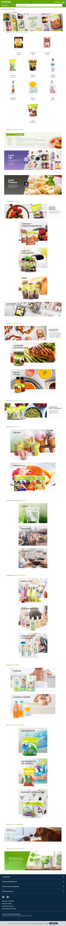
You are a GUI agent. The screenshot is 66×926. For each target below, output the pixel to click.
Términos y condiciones (8, 901)
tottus (9, 12)
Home (5, 12)
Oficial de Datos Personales (9, 908)
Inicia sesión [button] (58, 2)
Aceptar (54, 923)
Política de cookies (7, 903)
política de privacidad (38, 923)
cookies (46, 923)
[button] (41, 5)
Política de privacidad (7, 906)
